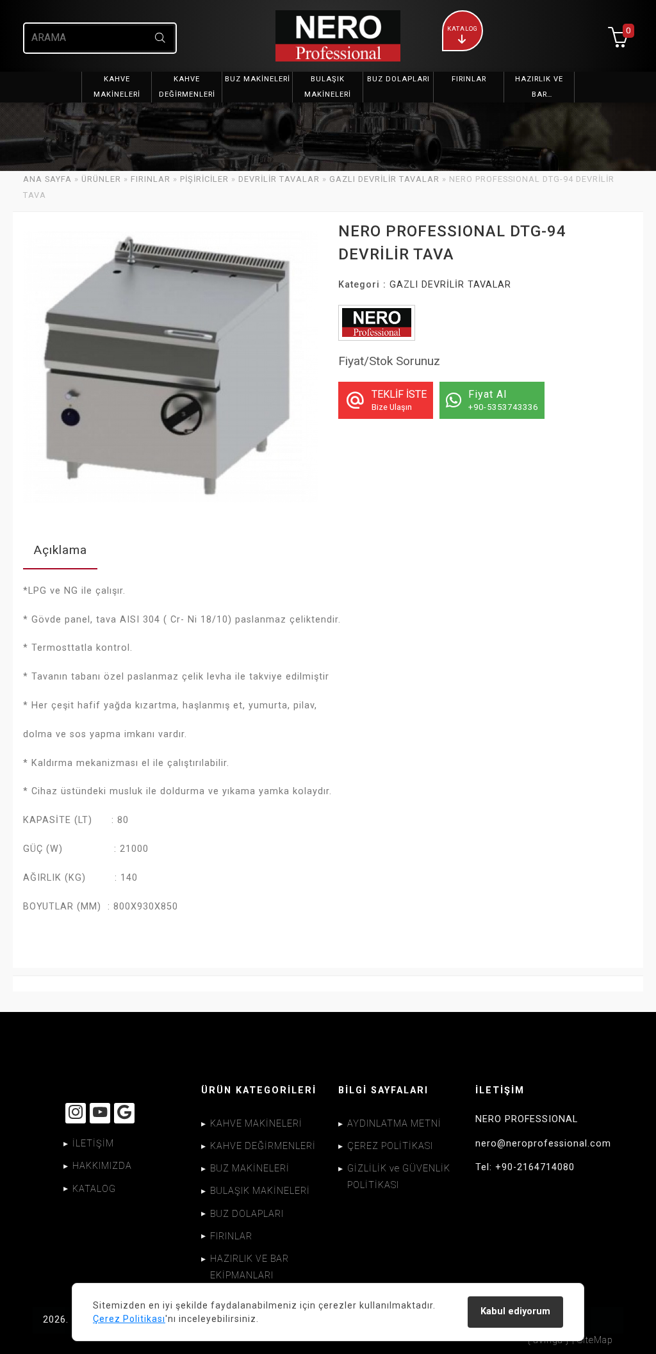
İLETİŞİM (93, 1143)
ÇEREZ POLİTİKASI (390, 1146)
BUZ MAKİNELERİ (250, 1168)
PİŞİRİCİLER (204, 179)
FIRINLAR (150, 179)
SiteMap (595, 1340)
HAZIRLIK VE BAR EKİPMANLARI (249, 1267)
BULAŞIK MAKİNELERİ (260, 1191)
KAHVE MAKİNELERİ (256, 1123)
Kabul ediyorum (515, 1311)
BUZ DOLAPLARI (247, 1214)
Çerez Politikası (129, 1319)
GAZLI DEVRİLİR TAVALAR (384, 179)
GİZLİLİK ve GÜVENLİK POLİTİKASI (398, 1177)
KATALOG (94, 1189)
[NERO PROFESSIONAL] (328, 35)
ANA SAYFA (47, 179)
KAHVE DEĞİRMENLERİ (263, 1146)
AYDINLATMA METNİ (394, 1123)
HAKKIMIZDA (102, 1166)
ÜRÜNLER (101, 179)
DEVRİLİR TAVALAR (279, 179)
